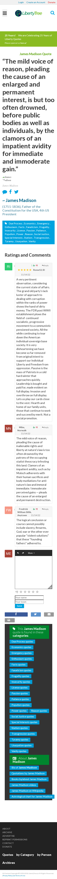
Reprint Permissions (14, 839)
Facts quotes (18, 664)
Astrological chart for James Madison (32, 796)
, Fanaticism (31, 226)
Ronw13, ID (39, 270)
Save (19, 605)
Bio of (24, 767)
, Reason (28, 234)
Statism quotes (20, 727)
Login (21, 2)
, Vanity (32, 241)
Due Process (15, 223)
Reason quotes (39, 710)
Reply (46, 265)
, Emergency (42, 223)
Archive (7, 832)
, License (20, 230)
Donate (51, 2)
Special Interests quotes (24, 722)
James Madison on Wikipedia (27, 790)
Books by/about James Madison (29, 779)
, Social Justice (41, 234)
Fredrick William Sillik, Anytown (24, 512)
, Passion (30, 230)
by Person (44, 854)
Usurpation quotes (22, 745)
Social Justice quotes (23, 716)
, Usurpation (20, 241)
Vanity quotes (19, 751)
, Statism (27, 237)
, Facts (21, 226)
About (6, 828)
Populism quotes (21, 704)
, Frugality (43, 226)
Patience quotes (20, 699)
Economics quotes (21, 647)
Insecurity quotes (21, 681)
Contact (8, 843)
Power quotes (19, 710)
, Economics (29, 223)
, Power (19, 234)
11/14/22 (25, 274)
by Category (25, 854)
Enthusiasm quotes (22, 658)
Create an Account (35, 2)
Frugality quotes (20, 676)
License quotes (20, 687)
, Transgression (41, 237)
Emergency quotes (22, 652)
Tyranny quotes (20, 739)
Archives (8, 862)
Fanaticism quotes (21, 670)
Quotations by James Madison (28, 773)
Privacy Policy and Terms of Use (14, 875)
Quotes (7, 854)
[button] (18, 553)
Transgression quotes (23, 733)
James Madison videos (24, 784)
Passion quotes (20, 693)
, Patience (40, 230)
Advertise (8, 836)
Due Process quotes (22, 641)
